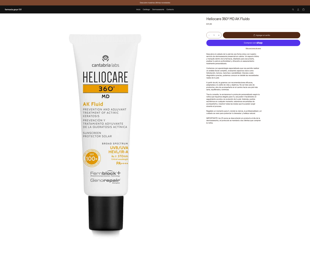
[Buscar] (293, 9)
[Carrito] (303, 9)
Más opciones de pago (253, 48)
